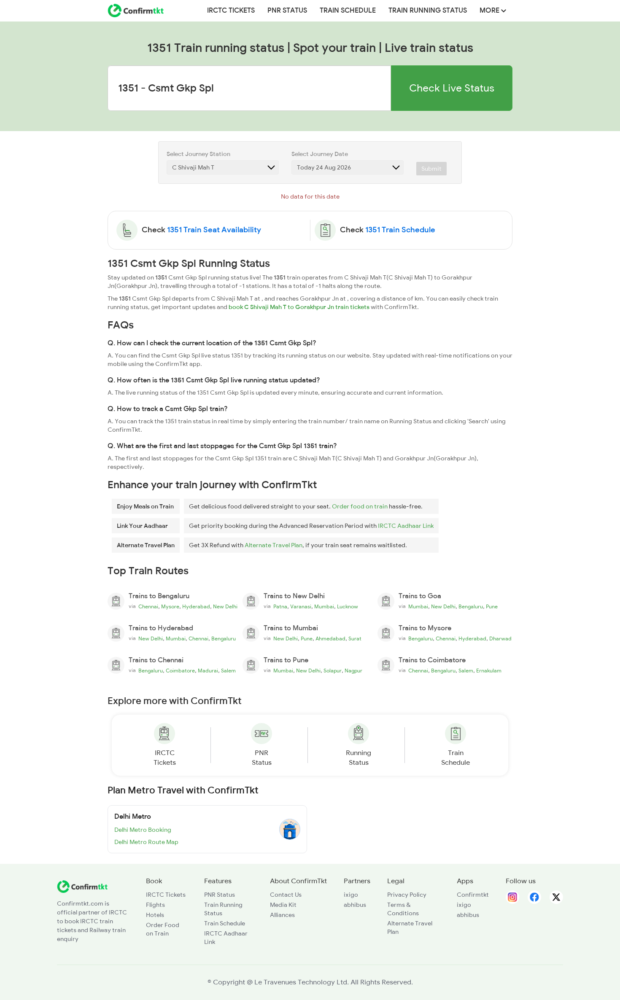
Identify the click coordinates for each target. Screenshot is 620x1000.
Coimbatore (180, 671)
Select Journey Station (198, 154)
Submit (431, 168)
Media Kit (283, 904)
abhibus (355, 904)
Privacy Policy (406, 894)
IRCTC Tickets (231, 10)
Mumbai (324, 607)
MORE (490, 10)
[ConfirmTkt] (82, 885)
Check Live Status (451, 88)
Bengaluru (470, 607)
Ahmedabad (330, 639)
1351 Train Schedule (400, 230)
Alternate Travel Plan (273, 545)
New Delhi (225, 607)
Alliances (282, 914)
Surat (354, 639)
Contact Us (286, 894)
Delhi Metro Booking (142, 829)
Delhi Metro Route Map (146, 842)
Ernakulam (488, 671)
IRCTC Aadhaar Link (406, 525)
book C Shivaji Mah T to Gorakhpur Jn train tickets (299, 307)
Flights (155, 904)
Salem (228, 671)
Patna (280, 607)
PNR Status (287, 10)
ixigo (351, 894)
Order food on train (360, 506)
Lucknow (347, 607)
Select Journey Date (319, 154)
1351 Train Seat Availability (214, 230)
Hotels (155, 914)
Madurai (208, 671)
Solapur (332, 671)
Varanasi (300, 607)
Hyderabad (196, 607)
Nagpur (353, 671)
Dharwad (500, 639)
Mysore (170, 607)
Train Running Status (427, 10)
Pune (492, 607)
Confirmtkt (473, 894)
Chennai (148, 607)
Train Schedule (348, 10)
